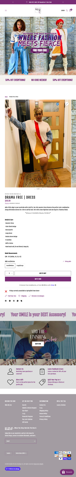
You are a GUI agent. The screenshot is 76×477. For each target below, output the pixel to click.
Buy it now (38, 279)
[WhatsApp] (18, 301)
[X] (10, 301)
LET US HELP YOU (27, 401)
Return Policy (43, 414)
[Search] (66, 10)
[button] (38, 344)
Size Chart (25, 411)
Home (6, 96)
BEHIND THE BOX (10, 401)
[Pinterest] (14, 301)
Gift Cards (25, 422)
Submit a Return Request (29, 408)
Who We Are (8, 405)
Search (24, 405)
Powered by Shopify (38, 464)
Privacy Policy (43, 419)
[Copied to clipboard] (22, 301)
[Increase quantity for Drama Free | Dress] (11, 273)
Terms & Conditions (44, 416)
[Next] (41, 189)
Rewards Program (27, 416)
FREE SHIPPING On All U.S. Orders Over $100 (49, 2)
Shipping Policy (43, 411)
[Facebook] (6, 301)
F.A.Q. (23, 414)
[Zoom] (67, 104)
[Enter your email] (35, 441)
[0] (69, 10)
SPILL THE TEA (61, 401)
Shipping (7, 203)
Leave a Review (61, 405)
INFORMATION (43, 401)
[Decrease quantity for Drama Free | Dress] (6, 273)
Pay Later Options (27, 419)
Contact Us (42, 405)
